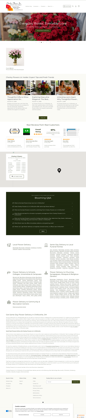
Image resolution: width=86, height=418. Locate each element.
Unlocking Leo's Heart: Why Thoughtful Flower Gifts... (67, 98)
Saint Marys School (36, 295)
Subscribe (76, 382)
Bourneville (21, 247)
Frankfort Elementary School (29, 289)
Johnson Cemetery (61, 258)
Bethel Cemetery (74, 251)
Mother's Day (9, 381)
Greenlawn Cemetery (68, 257)
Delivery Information (38, 388)
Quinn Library (26, 295)
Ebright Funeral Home (62, 255)
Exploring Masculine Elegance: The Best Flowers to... (40, 98)
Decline (61, 414)
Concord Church (54, 287)
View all (43, 117)
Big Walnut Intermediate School (27, 278)
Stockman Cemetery (67, 268)
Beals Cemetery (74, 249)
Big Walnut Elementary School (27, 277)
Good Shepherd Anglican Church (58, 293)
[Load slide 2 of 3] (41, 42)
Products (8, 386)
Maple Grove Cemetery (64, 260)
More (43, 231)
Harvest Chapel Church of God (63, 294)
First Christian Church (60, 288)
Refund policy (36, 393)
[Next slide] (46, 42)
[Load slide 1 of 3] (39, 42)
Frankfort (39, 247)
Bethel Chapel (63, 281)
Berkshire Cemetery (65, 251)
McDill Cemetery (74, 260)
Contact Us (35, 383)
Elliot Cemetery (74, 255)
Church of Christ (64, 285)
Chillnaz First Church (65, 284)
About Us (8, 388)
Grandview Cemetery (55, 257)
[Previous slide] (36, 42)
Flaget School (16, 289)
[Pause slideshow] (50, 42)
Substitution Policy (37, 395)
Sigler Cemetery (71, 266)
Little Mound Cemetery (72, 258)
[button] (36, 6)
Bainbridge (15, 247)
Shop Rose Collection (43, 30)
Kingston (20, 249)
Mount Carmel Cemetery (65, 261)
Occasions (8, 383)
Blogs (20, 383)
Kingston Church (74, 297)
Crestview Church (63, 287)
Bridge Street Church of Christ (66, 282)
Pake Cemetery (60, 263)
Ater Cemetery (54, 249)
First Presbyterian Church (63, 290)
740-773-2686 (73, 326)
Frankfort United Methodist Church (69, 291)
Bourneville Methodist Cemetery (59, 252)
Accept (42, 414)
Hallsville (15, 249)
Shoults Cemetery (61, 266)
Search (21, 381)
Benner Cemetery (54, 251)
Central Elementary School (30, 280)
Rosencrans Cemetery (63, 265)
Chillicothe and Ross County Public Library (29, 283)
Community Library (18, 288)
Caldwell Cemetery (61, 254)
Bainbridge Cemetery (64, 249)
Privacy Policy (40, 411)
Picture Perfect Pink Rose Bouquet (15, 69)
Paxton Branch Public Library (30, 294)
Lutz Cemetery (54, 260)
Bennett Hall (16, 277)
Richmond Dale (26, 249)
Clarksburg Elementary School (34, 286)
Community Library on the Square (32, 288)
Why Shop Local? (37, 386)
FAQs (34, 381)
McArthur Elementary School (25, 292)
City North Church (74, 285)
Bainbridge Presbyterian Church (59, 279)
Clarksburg (33, 247)
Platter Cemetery (68, 263)
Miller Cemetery (54, 261)
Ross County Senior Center (19, 307)
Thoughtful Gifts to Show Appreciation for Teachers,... (17, 98)
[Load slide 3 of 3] (43, 42)
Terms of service (37, 397)
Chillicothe (27, 247)
